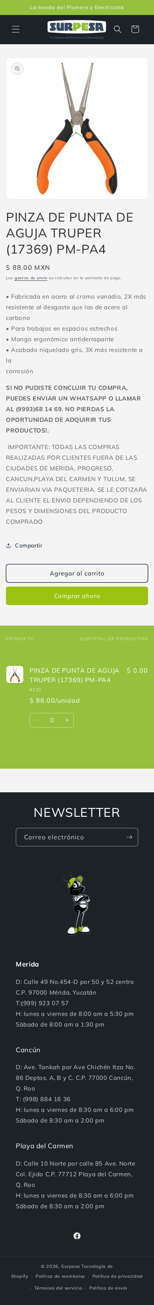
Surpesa (70, 1266)
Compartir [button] (28, 545)
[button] (15, 29)
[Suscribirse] (129, 837)
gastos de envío (31, 277)
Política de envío (108, 1288)
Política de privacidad (117, 1276)
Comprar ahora (77, 596)
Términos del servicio (58, 1288)
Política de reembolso (60, 1276)
